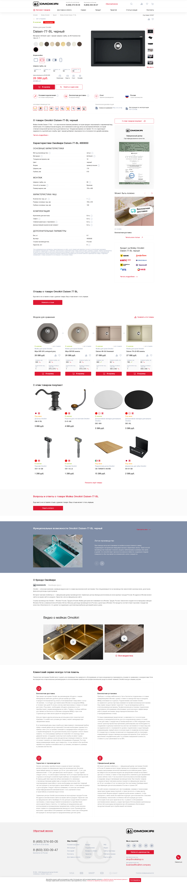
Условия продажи (73, 844)
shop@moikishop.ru (134, 859)
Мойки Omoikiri (45, 15)
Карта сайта (108, 857)
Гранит (55, 15)
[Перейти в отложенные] (147, 4)
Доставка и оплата (64, 10)
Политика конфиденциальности (145, 873)
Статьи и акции (131, 10)
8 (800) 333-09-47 (91, 5)
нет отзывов (41, 19)
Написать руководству (140, 852)
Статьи (87, 857)
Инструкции (71, 848)
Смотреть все (142, 529)
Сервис (83, 10)
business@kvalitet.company (138, 865)
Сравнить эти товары (145, 317)
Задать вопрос (48, 508)
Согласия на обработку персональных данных (100, 880)
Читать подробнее (127, 276)
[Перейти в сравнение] (141, 4)
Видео (106, 848)
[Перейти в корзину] (152, 4)
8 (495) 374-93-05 (73, 5)
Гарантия (113, 10)
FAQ (105, 844)
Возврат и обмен (91, 851)
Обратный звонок (112, 4)
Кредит (98, 10)
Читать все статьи (132, 237)
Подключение (90, 848)
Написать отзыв (48, 302)
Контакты (150, 10)
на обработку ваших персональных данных (114, 879)
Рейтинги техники (109, 854)
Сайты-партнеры (109, 851)
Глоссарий (70, 851)
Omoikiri (35, 15)
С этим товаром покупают (132, 121)
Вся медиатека (125, 656)
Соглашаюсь (135, 880)
